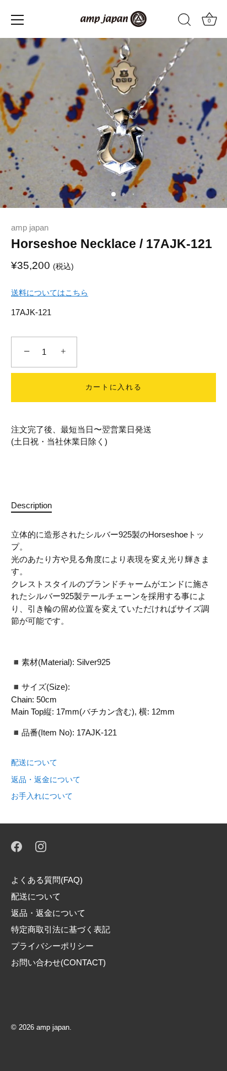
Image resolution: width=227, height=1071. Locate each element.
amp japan (29, 227)
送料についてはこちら (49, 292)
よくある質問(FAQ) (47, 880)
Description (31, 505)
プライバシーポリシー (52, 946)
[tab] (37, 505)
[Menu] (18, 20)
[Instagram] (40, 845)
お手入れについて (42, 796)
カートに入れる (113, 387)
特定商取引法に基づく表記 (60, 929)
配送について (34, 762)
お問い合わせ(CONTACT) (58, 962)
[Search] (184, 21)
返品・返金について (45, 779)
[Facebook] (16, 845)
